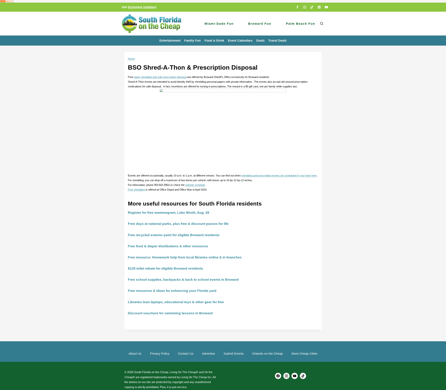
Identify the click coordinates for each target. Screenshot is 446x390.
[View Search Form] (321, 23)
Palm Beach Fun (300, 23)
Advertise (208, 353)
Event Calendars (240, 40)
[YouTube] (326, 7)
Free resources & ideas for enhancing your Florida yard (172, 291)
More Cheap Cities (304, 353)
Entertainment (169, 40)
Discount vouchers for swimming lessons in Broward (170, 313)
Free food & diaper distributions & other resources (168, 246)
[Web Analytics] (223, 1)
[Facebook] (297, 7)
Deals (260, 40)
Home (131, 58)
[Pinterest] (319, 7)
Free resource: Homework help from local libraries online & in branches (185, 257)
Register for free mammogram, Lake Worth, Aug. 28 (168, 212)
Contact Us (185, 353)
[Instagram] (305, 7)
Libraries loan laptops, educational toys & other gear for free (176, 302)
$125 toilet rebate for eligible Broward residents (165, 268)
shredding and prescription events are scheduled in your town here (279, 175)
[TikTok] (312, 7)
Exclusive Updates (142, 7)
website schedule (195, 184)
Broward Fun (259, 23)
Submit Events (234, 353)
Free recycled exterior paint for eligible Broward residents (174, 235)
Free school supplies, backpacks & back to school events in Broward (183, 279)
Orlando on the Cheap (267, 353)
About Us (135, 353)
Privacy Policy (160, 353)
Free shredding (136, 189)
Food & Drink (214, 40)
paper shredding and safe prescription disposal (160, 77)
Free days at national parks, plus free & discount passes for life (178, 224)
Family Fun (192, 40)
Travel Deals (277, 40)
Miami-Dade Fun (219, 23)
